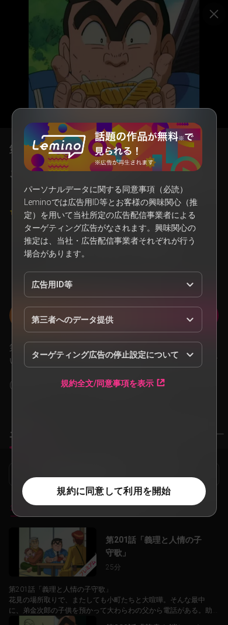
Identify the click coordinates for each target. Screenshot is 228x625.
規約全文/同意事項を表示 (107, 383)
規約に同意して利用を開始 (114, 490)
